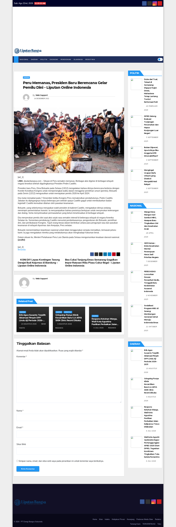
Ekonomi (54, 59)
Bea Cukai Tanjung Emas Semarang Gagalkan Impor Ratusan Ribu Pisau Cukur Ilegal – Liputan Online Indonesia (92, 262)
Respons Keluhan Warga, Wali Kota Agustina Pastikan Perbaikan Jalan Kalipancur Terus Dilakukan (104, 324)
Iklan (101, 519)
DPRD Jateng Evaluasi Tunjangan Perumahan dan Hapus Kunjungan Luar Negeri (151, 124)
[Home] (16, 59)
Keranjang (130, 519)
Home (95, 519)
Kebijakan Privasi (118, 519)
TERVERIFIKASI (149, 524)
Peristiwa (90, 59)
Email (19, 427)
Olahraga (78, 59)
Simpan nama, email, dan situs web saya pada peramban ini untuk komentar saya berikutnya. (61, 461)
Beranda (22, 250)
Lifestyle (67, 312)
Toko (159, 524)
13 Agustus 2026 (29, 324)
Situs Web (21, 444)
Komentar (21, 356)
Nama (19, 411)
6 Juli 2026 (99, 328)
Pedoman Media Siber (144, 519)
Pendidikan (66, 59)
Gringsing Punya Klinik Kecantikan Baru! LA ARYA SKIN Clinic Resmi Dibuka (68, 318)
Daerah (34, 59)
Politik (43, 59)
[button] (155, 59)
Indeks (107, 519)
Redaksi (112, 328)
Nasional (24, 59)
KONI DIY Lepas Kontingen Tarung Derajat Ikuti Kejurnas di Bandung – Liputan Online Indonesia (39, 262)
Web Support (42, 95)
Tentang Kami (135, 524)
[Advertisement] (88, 29)
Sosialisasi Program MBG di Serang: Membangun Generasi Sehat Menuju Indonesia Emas (151, 314)
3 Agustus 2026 (64, 324)
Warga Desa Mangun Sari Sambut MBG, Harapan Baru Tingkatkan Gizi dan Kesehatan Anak (151, 220)
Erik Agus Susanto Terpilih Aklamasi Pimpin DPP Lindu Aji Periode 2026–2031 (32, 319)
